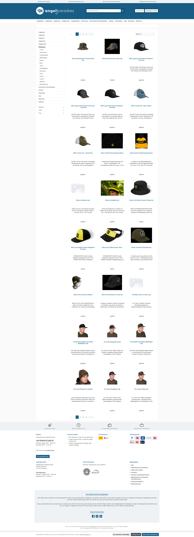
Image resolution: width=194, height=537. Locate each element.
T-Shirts (41, 49)
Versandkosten (93, 526)
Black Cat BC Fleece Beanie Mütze (112, 153)
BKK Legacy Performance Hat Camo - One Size (83, 106)
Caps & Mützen (44, 68)
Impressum (134, 472)
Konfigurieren (136, 534)
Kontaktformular (49, 450)
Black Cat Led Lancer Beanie (83, 294)
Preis (40, 113)
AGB (132, 465)
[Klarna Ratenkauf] (155, 438)
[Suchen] (122, 10)
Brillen (41, 63)
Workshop (41, 99)
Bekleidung (42, 47)
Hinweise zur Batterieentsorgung (140, 474)
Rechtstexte (134, 462)
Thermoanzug (43, 52)
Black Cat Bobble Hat (112, 200)
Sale (40, 96)
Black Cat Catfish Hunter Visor (112, 247)
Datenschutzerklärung (137, 481)
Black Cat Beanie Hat (83, 200)
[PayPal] (132, 438)
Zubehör (42, 60)
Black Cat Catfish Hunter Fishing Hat (141, 200)
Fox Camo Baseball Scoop (112, 342)
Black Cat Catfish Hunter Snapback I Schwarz (83, 248)
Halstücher (42, 81)
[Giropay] (143, 438)
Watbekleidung (43, 57)
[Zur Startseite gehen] (56, 11)
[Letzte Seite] (92, 34)
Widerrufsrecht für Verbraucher (139, 467)
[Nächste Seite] (89, 34)
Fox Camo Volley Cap (141, 389)
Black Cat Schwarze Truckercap (112, 294)
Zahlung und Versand (137, 470)
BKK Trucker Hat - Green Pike (83, 153)
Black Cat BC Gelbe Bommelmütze (141, 153)
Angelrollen (42, 35)
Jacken (41, 65)
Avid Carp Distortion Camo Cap (112, 58)
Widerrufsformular (136, 484)
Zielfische (41, 102)
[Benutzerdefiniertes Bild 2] (106, 438)
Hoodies (42, 79)
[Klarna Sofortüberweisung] (137, 442)
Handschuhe (43, 71)
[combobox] (104, 10)
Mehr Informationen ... (85, 534)
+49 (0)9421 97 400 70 (45, 440)
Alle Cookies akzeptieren (150, 534)
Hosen (41, 73)
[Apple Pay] (132, 442)
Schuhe (41, 76)
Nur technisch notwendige (121, 534)
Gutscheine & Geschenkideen (47, 87)
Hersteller (41, 107)
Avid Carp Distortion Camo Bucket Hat (83, 59)
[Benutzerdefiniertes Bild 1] (101, 438)
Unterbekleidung (44, 55)
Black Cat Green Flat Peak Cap (141, 247)
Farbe (40, 110)
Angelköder (42, 32)
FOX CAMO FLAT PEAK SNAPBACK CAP (141, 342)
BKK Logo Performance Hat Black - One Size (112, 106)
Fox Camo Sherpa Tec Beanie (83, 389)
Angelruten (41, 38)
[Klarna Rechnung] (137, 438)
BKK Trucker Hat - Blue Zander (141, 106)
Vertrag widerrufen (43, 456)
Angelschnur (42, 41)
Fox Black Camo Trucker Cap (141, 294)
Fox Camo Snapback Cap (112, 389)
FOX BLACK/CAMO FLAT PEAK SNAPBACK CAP (83, 342)
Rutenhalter (42, 93)
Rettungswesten (44, 84)
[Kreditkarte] (142, 442)
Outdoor (41, 90)
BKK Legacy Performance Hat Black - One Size (141, 59)
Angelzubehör (42, 44)
